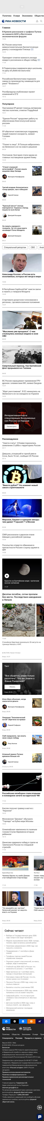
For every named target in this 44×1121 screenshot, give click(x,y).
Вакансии (6, 1047)
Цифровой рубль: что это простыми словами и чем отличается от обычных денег (21, 998)
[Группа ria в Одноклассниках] (31, 1021)
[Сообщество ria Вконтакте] (23, 1021)
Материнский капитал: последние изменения (19, 1009)
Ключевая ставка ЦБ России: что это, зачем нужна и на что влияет (20, 978)
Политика (5, 1034)
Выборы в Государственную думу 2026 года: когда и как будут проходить (21, 937)
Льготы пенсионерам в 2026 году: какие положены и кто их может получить (21, 991)
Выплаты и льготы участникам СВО (20, 987)
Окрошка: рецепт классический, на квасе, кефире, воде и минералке (22, 962)
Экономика (26, 1034)
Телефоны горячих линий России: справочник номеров (19, 957)
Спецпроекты (7, 1038)
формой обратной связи (23, 1092)
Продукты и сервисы (33, 1038)
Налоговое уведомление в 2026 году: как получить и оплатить (22, 947)
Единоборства (7, 873)
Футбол (36, 873)
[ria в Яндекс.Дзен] (15, 1021)
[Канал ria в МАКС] (6, 1021)
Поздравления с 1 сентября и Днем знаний (20, 952)
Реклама (18, 1038)
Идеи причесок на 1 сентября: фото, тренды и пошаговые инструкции (20, 973)
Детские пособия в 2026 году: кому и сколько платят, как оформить (20, 1004)
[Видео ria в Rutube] (40, 1021)
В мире (35, 1034)
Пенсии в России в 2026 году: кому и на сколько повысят (21, 983)
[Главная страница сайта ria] (13, 21)
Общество (16, 1034)
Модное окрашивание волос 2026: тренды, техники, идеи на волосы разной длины (22, 942)
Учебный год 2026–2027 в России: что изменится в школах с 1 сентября (20, 968)
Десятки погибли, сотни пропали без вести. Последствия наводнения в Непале (21, 597)
